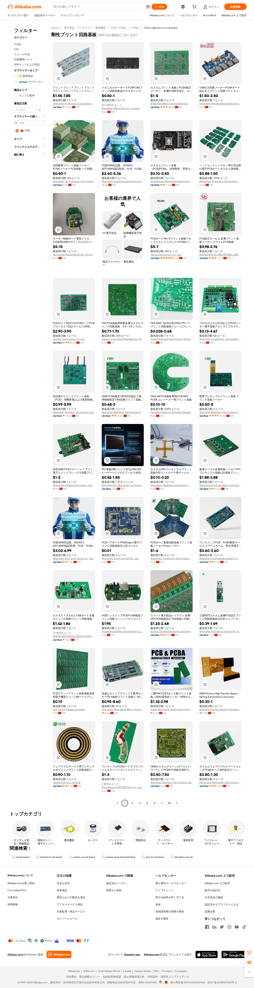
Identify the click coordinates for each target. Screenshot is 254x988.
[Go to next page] (176, 803)
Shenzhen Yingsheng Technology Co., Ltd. (171, 558)
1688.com (88, 971)
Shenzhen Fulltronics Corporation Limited (74, 103)
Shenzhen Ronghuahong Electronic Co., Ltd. (220, 103)
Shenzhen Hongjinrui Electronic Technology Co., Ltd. (220, 631)
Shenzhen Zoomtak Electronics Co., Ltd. (123, 181)
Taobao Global (142, 971)
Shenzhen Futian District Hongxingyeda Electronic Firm (220, 709)
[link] (249, 952)
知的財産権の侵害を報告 (169, 911)
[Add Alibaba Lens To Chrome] (59, 954)
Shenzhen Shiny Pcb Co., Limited (120, 108)
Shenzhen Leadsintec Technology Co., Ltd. (220, 339)
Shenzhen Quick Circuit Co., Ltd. (120, 558)
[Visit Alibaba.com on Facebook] (207, 927)
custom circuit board (84, 857)
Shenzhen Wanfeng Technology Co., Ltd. (123, 412)
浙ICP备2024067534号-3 (222, 982)
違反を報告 (161, 918)
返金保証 (62, 890)
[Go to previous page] (117, 803)
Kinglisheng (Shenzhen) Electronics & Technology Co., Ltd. (171, 181)
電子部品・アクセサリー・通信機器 (85, 27)
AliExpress (74, 971)
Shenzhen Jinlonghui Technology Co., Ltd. (220, 181)
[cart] (195, 7)
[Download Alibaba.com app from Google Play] (234, 954)
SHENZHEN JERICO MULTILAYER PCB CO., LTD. (74, 636)
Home (54, 27)
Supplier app (132, 954)
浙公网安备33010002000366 (187, 982)
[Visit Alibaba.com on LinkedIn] (214, 927)
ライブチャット (164, 890)
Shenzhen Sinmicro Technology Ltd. (73, 412)
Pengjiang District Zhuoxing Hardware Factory (171, 412)
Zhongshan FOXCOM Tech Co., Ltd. (122, 787)
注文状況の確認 (214, 897)
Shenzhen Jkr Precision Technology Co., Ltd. (74, 181)
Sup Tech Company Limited (69, 709)
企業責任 (12, 897)
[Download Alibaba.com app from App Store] (206, 954)
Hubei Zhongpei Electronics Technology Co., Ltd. (171, 339)
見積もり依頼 (114, 890)
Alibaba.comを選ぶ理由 (21, 883)
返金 (158, 904)
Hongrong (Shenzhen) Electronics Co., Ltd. (220, 782)
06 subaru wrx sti (184, 857)
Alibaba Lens (15, 954)
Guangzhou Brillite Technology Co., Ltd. (123, 631)
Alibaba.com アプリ (156, 954)
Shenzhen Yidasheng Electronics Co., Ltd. (171, 485)
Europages (181, 971)
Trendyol (167, 971)
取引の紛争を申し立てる (169, 897)
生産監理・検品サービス (71, 911)
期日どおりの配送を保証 (71, 897)
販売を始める (212, 890)
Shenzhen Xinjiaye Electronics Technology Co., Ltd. (74, 485)
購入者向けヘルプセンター (171, 883)
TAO (156, 971)
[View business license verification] (160, 982)
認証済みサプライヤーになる (222, 904)
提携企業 (210, 911)
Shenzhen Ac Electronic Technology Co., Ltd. (123, 485)
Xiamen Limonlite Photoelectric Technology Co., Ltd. (123, 339)
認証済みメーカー (116, 883)
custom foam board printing (120, 857)
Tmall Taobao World (109, 971)
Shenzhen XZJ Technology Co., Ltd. (73, 558)
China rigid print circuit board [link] (160, 27)
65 (169, 803)
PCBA (134, 27)
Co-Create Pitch (16, 890)
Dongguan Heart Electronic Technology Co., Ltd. (74, 254)
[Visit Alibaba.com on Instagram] (229, 927)
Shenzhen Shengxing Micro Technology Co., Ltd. (123, 709)
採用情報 (12, 904)
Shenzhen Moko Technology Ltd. (169, 103)
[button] (148, 6)
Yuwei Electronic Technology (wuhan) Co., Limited (171, 709)
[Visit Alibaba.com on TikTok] (244, 927)
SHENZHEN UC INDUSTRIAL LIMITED (220, 254)
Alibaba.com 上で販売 (217, 883)
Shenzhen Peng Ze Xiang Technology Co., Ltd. (220, 485)
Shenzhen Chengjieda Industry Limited (220, 558)
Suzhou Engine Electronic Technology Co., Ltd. (171, 631)
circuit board (22, 857)
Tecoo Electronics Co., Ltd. (165, 254)
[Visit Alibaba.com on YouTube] (236, 927)
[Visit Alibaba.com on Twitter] (222, 927)
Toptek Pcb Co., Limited (66, 782)
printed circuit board (51, 857)
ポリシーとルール (67, 918)
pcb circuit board (155, 857)
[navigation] (28, 416)
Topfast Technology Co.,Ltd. (69, 339)
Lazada (127, 971)
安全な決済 (63, 883)
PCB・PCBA (118, 27)
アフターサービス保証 (70, 904)
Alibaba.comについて (20, 875)
